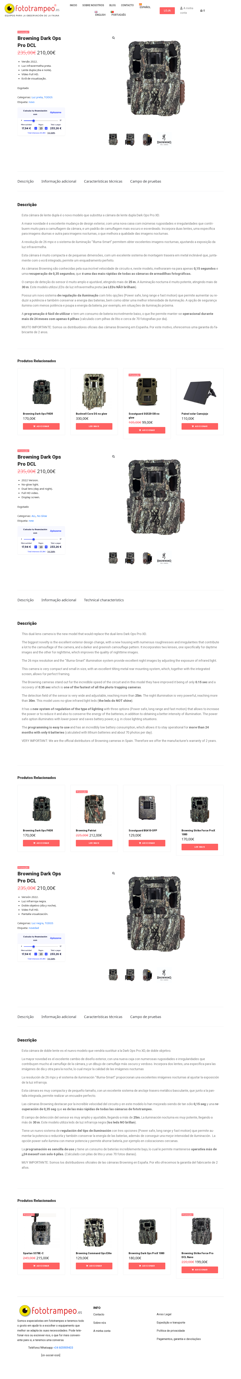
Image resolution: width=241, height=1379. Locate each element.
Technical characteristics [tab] (104, 600)
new (31, 520)
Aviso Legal (164, 1314)
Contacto (98, 1314)
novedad (34, 928)
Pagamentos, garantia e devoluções (179, 1339)
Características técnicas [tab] (103, 181)
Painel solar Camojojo (195, 413)
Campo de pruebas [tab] (145, 181)
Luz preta (37, 97)
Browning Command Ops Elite (94, 1253)
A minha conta (101, 1331)
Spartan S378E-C (33, 1253)
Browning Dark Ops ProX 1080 (146, 1253)
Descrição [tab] (25, 181)
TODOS (48, 97)
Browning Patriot (86, 830)
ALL (34, 516)
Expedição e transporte (171, 1322)
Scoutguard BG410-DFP (143, 830)
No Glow (42, 516)
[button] (113, 37)
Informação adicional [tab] (58, 181)
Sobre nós (99, 1322)
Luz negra (37, 923)
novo (31, 102)
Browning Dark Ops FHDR (38, 413)
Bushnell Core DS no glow (91, 413)
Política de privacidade (171, 1330)
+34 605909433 (63, 1347)
